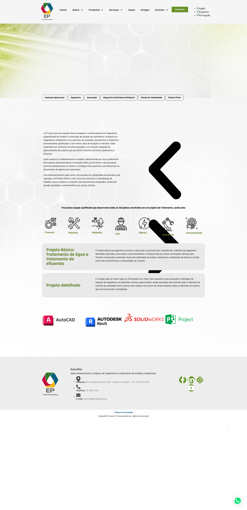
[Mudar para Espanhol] (203, 11)
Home (63, 10)
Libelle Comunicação (140, 416)
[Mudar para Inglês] (201, 8)
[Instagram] (199, 379)
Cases (131, 10)
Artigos (145, 10)
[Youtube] (191, 387)
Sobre (75, 10)
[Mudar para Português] (203, 15)
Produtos (94, 10)
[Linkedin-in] (191, 379)
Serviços (114, 10)
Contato (159, 10)
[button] (164, 171)
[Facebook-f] (182, 379)
